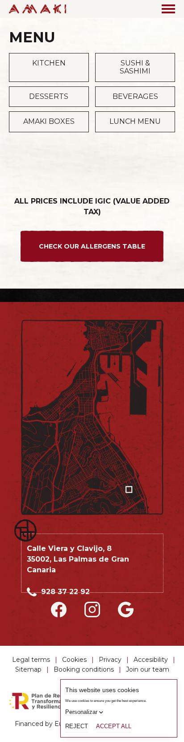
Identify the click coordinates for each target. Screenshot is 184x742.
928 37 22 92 (65, 591)
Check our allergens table (92, 246)
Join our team (147, 669)
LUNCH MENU (135, 121)
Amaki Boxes (49, 121)
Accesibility (151, 660)
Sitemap (28, 669)
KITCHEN (49, 63)
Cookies (74, 660)
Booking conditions (84, 669)
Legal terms (31, 660)
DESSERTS (48, 96)
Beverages (135, 96)
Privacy (110, 660)
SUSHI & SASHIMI (135, 67)
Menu (168, 8)
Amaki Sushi (37, 8)
